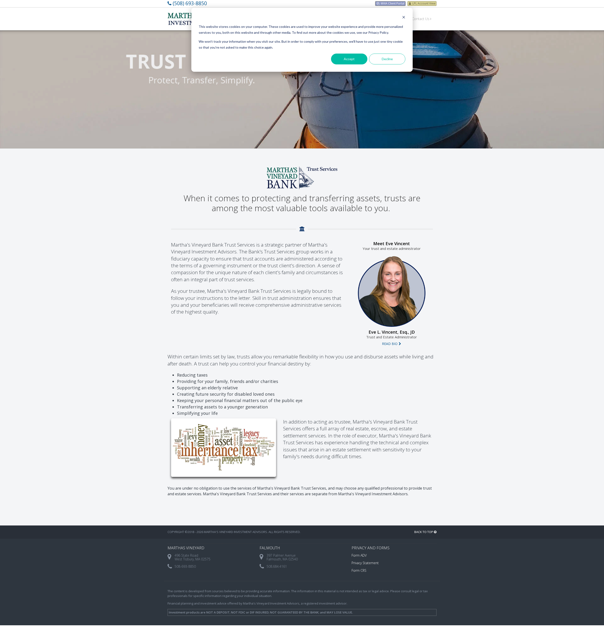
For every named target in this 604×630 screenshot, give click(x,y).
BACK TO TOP (424, 532)
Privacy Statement (365, 563)
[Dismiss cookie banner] (403, 18)
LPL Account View (423, 3)
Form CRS (359, 570)
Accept (349, 59)
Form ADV (359, 555)
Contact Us (420, 18)
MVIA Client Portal (392, 3)
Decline (387, 59)
